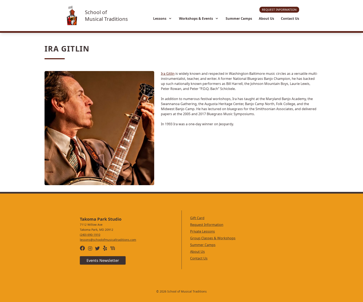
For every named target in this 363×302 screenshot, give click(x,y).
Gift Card (197, 218)
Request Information (279, 10)
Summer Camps (239, 18)
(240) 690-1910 (90, 235)
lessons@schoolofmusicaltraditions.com (108, 240)
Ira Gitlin (168, 73)
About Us (266, 18)
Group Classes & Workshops (212, 238)
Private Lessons (202, 231)
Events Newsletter (103, 260)
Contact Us (290, 18)
